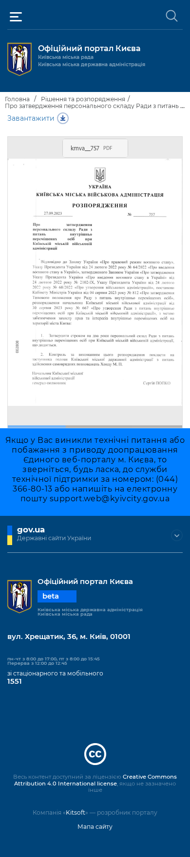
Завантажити (31, 118)
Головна (17, 99)
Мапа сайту (95, 826)
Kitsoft (75, 812)
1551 (14, 681)
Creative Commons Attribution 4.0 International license (95, 780)
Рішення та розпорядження (83, 99)
